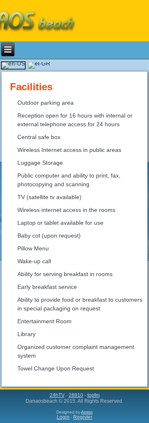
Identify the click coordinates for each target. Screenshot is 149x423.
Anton (87, 412)
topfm (93, 395)
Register (82, 417)
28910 (76, 395)
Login (63, 417)
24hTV (57, 395)
